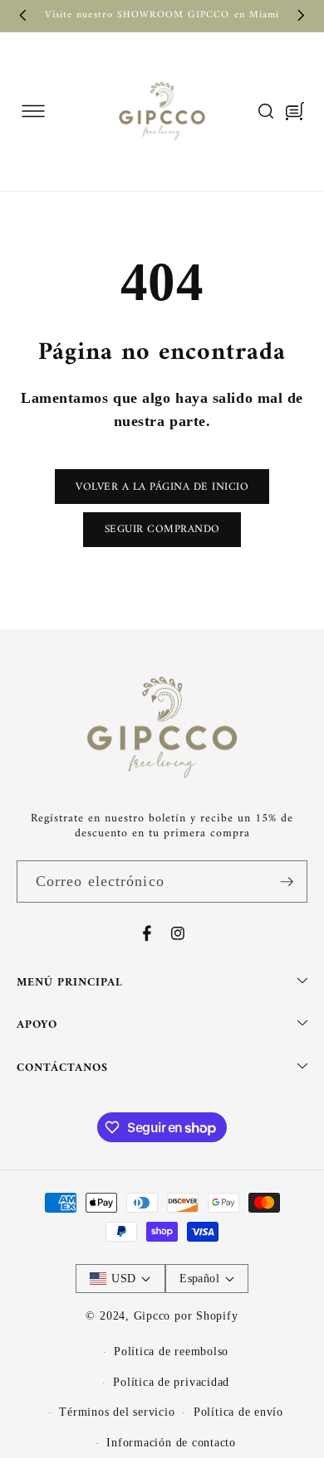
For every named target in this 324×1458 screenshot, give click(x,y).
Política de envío (238, 1411)
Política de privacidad (171, 1381)
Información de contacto (171, 1442)
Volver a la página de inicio (162, 486)
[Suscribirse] (287, 881)
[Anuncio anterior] (23, 15)
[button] (32, 111)
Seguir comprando (162, 529)
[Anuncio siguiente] (301, 15)
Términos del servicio (116, 1411)
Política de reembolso (171, 1351)
